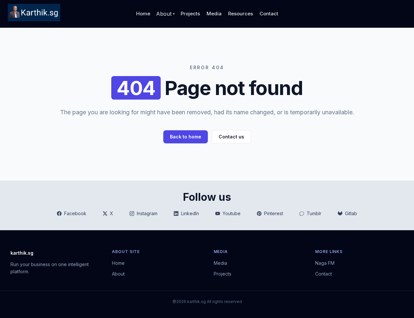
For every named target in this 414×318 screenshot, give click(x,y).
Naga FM (324, 263)
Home (143, 13)
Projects (190, 13)
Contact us (231, 136)
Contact (269, 13)
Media (214, 13)
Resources (240, 13)
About (118, 274)
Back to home (185, 136)
